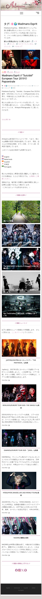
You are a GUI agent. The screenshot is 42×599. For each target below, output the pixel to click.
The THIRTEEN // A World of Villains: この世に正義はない (20, 267)
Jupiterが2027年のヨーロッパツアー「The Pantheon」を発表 (21, 361)
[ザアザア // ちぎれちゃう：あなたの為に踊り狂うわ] (21, 235)
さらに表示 (8, 119)
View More (5, 380)
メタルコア (18, 46)
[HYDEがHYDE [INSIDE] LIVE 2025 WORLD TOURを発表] (19, 481)
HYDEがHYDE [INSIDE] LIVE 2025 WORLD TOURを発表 (21, 494)
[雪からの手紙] (21, 212)
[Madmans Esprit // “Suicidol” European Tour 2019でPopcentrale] (21, 59)
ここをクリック (17, 332)
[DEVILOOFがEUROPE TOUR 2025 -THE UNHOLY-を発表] (19, 393)
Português (21, 590)
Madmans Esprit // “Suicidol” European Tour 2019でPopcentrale (17, 78)
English (8, 588)
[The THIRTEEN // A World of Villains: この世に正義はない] (21, 259)
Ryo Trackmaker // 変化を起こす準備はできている (20, 314)
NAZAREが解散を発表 (21, 538)
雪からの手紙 (8, 221)
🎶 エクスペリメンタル (24, 86)
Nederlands (17, 588)
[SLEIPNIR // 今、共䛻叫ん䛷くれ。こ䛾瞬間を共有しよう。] (21, 282)
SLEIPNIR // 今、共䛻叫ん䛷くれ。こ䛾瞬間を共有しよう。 (20, 291)
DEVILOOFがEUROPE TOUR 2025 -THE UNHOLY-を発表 (21, 406)
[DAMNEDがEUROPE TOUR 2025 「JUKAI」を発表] (19, 438)
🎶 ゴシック (35, 86)
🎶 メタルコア (6, 88)
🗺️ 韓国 (13, 88)
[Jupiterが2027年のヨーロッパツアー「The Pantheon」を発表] (19, 348)
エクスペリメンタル (25, 44)
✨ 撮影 (4, 72)
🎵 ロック (17, 72)
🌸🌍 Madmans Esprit (10, 86)
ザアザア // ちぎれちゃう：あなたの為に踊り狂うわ (20, 243)
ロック (12, 44)
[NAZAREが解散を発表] (19, 526)
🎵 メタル (10, 72)
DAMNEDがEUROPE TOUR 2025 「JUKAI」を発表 (21, 450)
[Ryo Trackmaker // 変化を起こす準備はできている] (21, 306)
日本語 (33, 588)
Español (26, 588)
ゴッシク (7, 46)
